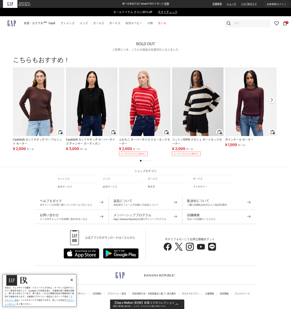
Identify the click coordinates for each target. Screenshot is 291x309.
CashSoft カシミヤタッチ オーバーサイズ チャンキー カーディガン (90, 141)
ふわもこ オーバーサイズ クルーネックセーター (144, 141)
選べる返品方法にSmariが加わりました (145, 3)
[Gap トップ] (9, 23)
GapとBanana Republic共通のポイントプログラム (139, 219)
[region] (39, 290)
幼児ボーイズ (110, 186)
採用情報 (224, 293)
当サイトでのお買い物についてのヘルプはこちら (66, 205)
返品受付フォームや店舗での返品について (136, 205)
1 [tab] (141, 161)
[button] (276, 4)
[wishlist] (276, 23)
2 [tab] (143, 160)
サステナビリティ (190, 293)
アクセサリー (200, 186)
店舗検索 (217, 4)
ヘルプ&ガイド (249, 4)
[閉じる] (71, 280)
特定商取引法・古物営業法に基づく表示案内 (154, 293)
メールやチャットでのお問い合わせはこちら (63, 219)
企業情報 (209, 293)
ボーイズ (198, 179)
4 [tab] (148, 160)
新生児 (151, 186)
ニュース (231, 4)
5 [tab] (150, 160)
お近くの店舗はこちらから (201, 219)
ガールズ (152, 179)
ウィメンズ (63, 179)
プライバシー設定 (116, 293)
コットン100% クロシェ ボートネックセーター (197, 141)
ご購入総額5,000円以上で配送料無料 (207, 205)
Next (272, 100)
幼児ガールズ (65, 186)
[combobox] (247, 23)
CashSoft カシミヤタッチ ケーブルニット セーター (37, 141)
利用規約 (97, 293)
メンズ (106, 179)
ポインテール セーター (239, 139)
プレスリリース (242, 293)
